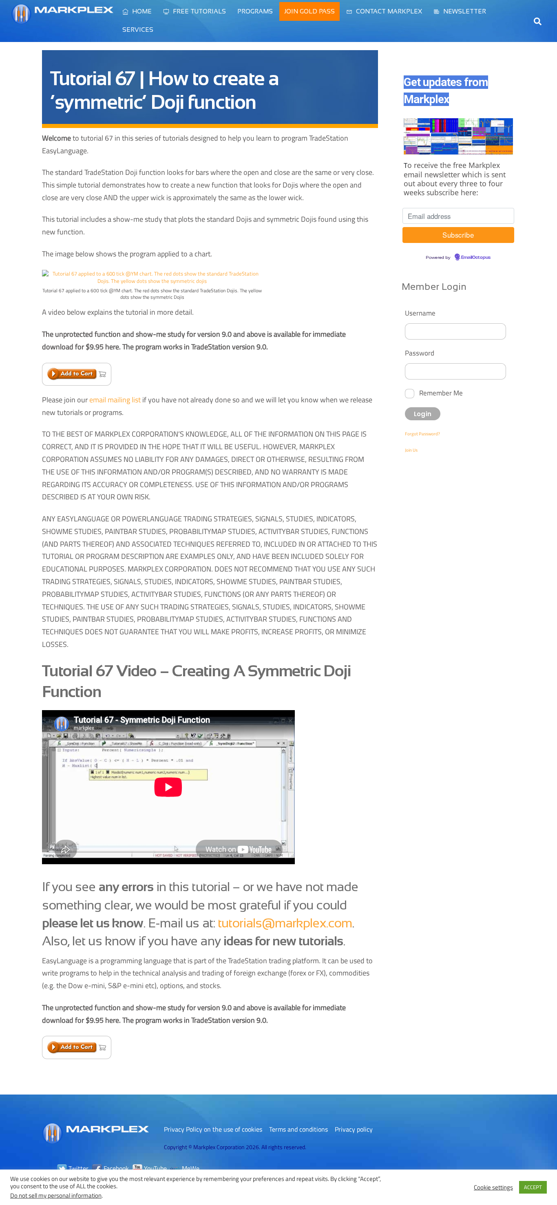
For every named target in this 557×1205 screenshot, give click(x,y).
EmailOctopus (476, 258)
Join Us (411, 450)
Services (137, 29)
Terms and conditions (298, 1129)
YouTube (154, 1168)
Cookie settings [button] (493, 1187)
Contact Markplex (388, 11)
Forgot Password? (422, 433)
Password (419, 353)
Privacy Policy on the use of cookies (213, 1129)
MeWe (189, 1168)
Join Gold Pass (309, 11)
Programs (255, 11)
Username (420, 313)
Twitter (77, 1168)
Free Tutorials (198, 11)
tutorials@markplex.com (285, 923)
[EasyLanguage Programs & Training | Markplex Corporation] (62, 20)
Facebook (115, 1168)
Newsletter (464, 11)
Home (141, 11)
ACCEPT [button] (533, 1187)
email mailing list (115, 399)
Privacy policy (354, 1129)
